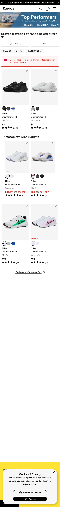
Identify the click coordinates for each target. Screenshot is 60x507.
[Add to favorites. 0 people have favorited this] (27, 71)
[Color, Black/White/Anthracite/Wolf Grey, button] (8, 108)
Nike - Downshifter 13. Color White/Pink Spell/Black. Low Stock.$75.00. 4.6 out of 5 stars (44, 234)
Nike (17, 51)
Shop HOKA (42, 25)
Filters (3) (17, 44)
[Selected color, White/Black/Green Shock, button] (4, 243)
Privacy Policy (29, 484)
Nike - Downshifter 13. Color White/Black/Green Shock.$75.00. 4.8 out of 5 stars (15, 234)
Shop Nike (29, 25)
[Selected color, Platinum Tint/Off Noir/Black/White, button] (33, 176)
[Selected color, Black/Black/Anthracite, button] (4, 108)
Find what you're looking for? (28, 272)
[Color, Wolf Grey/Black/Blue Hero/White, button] (8, 243)
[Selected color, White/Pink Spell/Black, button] (33, 243)
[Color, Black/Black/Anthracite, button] (37, 108)
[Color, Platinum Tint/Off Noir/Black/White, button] (13, 108)
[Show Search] (41, 9)
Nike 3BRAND (33, 51)
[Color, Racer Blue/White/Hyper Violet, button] (13, 243)
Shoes (5, 51)
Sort (44, 44)
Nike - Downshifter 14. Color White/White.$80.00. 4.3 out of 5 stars (44, 99)
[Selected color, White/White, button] (33, 108)
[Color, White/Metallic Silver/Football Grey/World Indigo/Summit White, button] (37, 243)
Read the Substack (44, 2)
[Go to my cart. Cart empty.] (48, 9)
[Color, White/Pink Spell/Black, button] (12, 176)
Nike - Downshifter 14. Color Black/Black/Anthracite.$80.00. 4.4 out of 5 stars (15, 99)
